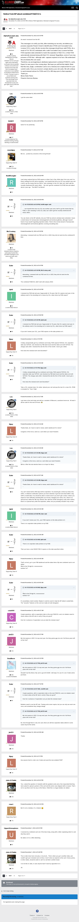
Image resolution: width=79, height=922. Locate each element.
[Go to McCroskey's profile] (11, 238)
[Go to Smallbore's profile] (11, 665)
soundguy (11, 150)
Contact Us (40, 915)
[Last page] (14, 28)
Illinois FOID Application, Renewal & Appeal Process (44, 21)
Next (10, 28)
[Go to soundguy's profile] (11, 156)
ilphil (11, 289)
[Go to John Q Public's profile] (11, 787)
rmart (11, 804)
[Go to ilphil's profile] (11, 296)
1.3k (12, 355)
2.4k (12, 651)
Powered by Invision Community (39, 919)
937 (12, 137)
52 (12, 192)
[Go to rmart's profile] (11, 811)
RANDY (11, 121)
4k (12, 248)
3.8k (12, 675)
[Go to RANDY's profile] (11, 127)
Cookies (47, 915)
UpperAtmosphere (11, 828)
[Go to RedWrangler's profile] (11, 182)
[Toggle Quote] (23, 204)
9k (12, 54)
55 (12, 844)
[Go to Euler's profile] (11, 206)
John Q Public (11, 780)
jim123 (11, 634)
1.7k (12, 820)
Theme (32, 915)
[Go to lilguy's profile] (11, 346)
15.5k (12, 110)
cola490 (11, 611)
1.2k (12, 627)
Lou (11, 94)
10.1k (12, 166)
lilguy (11, 339)
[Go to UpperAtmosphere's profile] (11, 835)
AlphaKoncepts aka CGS (18, 19)
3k (12, 306)
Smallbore (11, 658)
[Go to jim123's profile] (11, 641)
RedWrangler (11, 176)
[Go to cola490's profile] (11, 617)
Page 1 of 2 (21, 28)
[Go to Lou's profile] (11, 100)
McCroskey (11, 231)
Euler (11, 200)
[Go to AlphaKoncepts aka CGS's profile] (5, 20)
